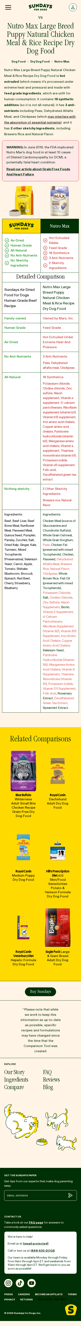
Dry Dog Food (40, 62)
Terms (72, 1294)
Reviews (51, 1080)
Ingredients (16, 1080)
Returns (26, 1299)
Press (8, 1294)
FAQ (47, 1073)
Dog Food (19, 62)
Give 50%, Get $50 (52, 1299)
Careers (24, 1294)
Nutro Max (61, 62)
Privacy (9, 1299)
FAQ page (36, 1223)
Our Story (14, 1073)
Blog (48, 1088)
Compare (14, 1088)
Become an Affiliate (49, 1294)
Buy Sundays (40, 992)
